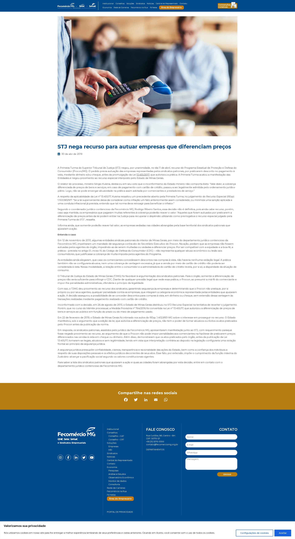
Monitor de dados (117, 481)
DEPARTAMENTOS (155, 449)
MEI (110, 450)
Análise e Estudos (117, 474)
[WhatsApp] (101, 372)
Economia (107, 7)
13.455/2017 (142, 174)
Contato (183, 3)
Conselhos (120, 3)
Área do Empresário (171, 7)
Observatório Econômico (121, 477)
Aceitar (283, 533)
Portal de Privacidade (120, 512)
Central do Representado (167, 3)
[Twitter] (71, 372)
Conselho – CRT (116, 439)
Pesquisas (113, 470)
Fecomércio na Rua (139, 7)
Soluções (130, 3)
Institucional (108, 3)
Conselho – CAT (116, 436)
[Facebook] (61, 372)
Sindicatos (140, 3)
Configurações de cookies (254, 533)
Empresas (113, 446)
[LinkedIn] (81, 372)
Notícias (150, 3)
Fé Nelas (153, 7)
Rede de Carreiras (121, 7)
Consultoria (114, 484)
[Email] (91, 372)
